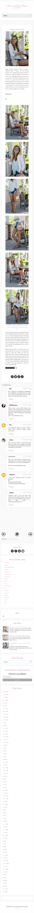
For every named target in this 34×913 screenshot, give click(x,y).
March (4, 705)
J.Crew (5, 583)
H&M (5, 581)
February (4, 691)
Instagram (19, 551)
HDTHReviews (13, 405)
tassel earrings (10, 327)
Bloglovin (22, 551)
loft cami (12, 325)
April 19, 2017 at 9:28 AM (27, 456)
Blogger (17, 908)
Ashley (11, 440)
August (4, 703)
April (4, 756)
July (3, 748)
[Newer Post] (4, 536)
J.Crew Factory (7, 586)
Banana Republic (7, 574)
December (5, 711)
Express (5, 579)
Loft (5, 588)
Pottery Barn (6, 597)
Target (5, 602)
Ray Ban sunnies (22, 325)
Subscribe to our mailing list (17, 674)
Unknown (12, 474)
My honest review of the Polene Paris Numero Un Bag (20, 627)
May (3, 722)
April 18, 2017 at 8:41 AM (27, 388)
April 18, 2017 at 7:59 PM (27, 424)
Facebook (12, 551)
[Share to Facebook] (18, 376)
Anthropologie (7, 572)
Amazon (6, 565)
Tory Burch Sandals (18, 327)
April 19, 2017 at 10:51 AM (27, 474)
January (4, 731)
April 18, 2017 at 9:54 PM (27, 439)
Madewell (6, 590)
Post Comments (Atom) (12, 539)
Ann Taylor (6, 569)
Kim (10, 388)
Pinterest (15, 551)
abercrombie (6, 562)
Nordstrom (6, 592)
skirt (8, 325)
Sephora (6, 599)
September (5, 700)
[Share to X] (15, 376)
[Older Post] (30, 536)
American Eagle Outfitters (9, 567)
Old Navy (6, 595)
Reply (11, 399)
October (4, 697)
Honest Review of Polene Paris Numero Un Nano (19, 635)
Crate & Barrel (7, 576)
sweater (16, 325)
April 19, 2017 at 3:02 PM (27, 492)
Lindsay (11, 493)
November (5, 694)
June (3, 750)
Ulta (5, 604)
